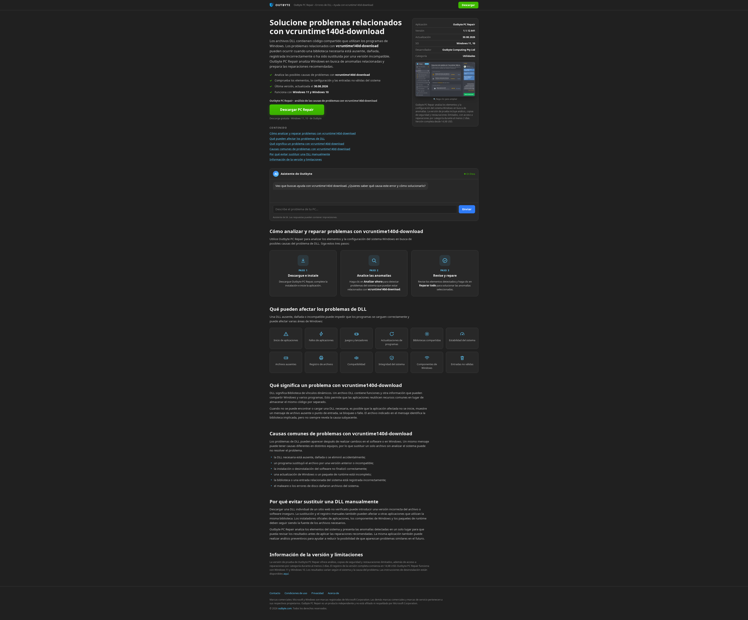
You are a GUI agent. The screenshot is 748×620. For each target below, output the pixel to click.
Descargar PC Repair (297, 109)
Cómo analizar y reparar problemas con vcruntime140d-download (313, 133)
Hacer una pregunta (471, 90)
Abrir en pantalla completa (470, 67)
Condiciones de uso (296, 593)
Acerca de (333, 593)
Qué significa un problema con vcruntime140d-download (307, 144)
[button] (445, 81)
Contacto (275, 593)
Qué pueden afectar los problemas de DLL (297, 138)
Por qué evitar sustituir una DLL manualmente (300, 154)
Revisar (459, 74)
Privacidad (317, 593)
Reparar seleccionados (469, 94)
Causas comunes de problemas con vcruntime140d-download (310, 149)
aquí (285, 573)
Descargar (468, 5)
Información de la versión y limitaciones (296, 159)
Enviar (467, 209)
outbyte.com (285, 608)
